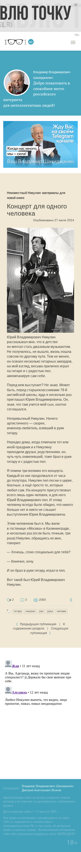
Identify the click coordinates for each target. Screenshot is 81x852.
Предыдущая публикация (38, 624)
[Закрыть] (76, 5)
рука (50, 611)
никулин (30, 611)
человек (61, 611)
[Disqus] (40, 712)
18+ (76, 35)
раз (41, 611)
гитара (18, 611)
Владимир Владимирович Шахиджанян (47, 786)
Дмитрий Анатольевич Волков (41, 790)
